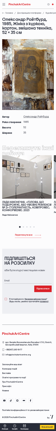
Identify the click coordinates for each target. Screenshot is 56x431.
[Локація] (5, 427)
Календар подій (9, 369)
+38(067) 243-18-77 (13, 350)
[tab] (20, 227)
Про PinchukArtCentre (12, 382)
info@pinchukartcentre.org (18, 355)
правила (44, 301)
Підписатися (42, 288)
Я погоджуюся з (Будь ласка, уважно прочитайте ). (29, 300)
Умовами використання (35, 299)
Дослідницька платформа (29, 13)
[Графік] (15, 427)
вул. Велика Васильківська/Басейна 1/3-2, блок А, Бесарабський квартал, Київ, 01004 (28, 343)
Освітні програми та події (14, 377)
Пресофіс (7, 386)
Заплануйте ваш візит (12, 364)
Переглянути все (23, 235)
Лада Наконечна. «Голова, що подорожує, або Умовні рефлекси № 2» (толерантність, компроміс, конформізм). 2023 (27, 206)
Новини (5, 391)
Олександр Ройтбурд (36, 116)
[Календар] (24, 427)
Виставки (6, 373)
